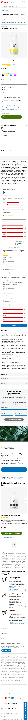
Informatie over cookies (7, 690)
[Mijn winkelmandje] (22, 2)
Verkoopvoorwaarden (6, 687)
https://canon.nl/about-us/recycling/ (10, 478)
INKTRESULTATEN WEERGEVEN (15, 419)
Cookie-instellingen (6, 693)
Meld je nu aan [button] (6, 650)
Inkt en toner (5, 10)
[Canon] (4, 2)
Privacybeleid (18, 687)
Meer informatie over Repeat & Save (9, 109)
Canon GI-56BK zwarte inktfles (10, 515)
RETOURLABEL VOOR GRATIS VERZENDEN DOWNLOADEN (12, 469)
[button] (24, 22)
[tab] (8, 397)
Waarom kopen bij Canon (15, 623)
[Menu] (26, 2)
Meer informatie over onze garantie (15, 606)
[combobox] (14, 6)
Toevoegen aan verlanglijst (8, 120)
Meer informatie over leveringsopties (14, 590)
